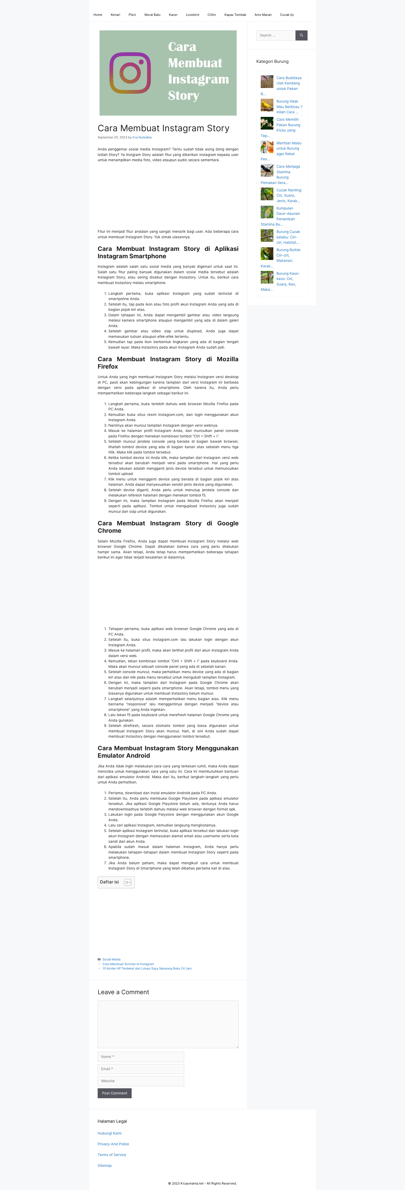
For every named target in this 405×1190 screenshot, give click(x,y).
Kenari (115, 15)
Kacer (173, 15)
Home (97, 15)
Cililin (212, 15)
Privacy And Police (113, 1144)
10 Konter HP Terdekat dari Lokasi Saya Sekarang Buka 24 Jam (147, 968)
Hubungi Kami (110, 1133)
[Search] (302, 35)
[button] (125, 882)
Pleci (132, 15)
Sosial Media (111, 959)
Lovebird (192, 15)
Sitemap (105, 1165)
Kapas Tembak (235, 15)
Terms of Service (112, 1155)
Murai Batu (152, 15)
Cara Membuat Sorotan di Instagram (128, 964)
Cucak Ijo (287, 15)
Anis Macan (263, 15)
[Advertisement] (168, 197)
